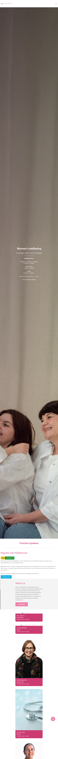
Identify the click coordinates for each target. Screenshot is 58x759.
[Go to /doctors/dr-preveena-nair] (29, 625)
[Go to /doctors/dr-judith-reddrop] (29, 613)
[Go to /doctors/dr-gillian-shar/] (29, 709)
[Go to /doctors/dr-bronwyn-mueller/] (29, 657)
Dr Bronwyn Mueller (22, 681)
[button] (53, 719)
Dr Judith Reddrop (20, 617)
